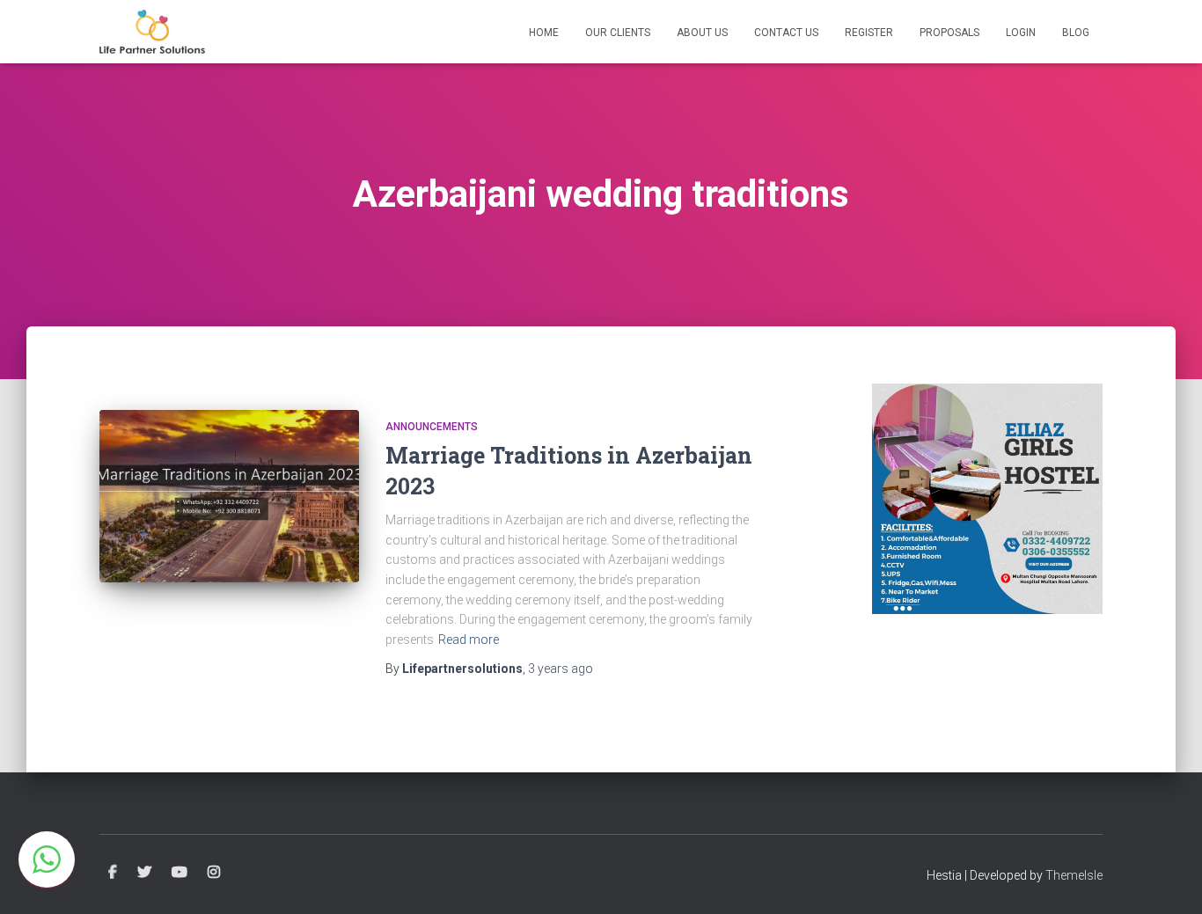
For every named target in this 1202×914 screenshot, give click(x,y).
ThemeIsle (1074, 875)
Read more (468, 639)
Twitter (144, 872)
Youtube (179, 872)
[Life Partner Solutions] (152, 32)
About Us (702, 32)
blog (1075, 32)
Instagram (214, 872)
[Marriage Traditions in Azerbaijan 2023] (229, 496)
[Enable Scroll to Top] (1167, 879)
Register (869, 32)
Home (544, 32)
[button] (46, 859)
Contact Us (786, 32)
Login (1021, 32)
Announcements (431, 426)
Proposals (949, 32)
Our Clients (617, 32)
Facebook (112, 872)
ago (560, 669)
